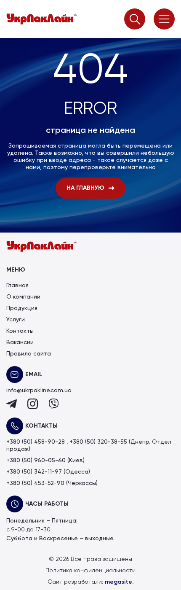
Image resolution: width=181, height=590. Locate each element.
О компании (23, 297)
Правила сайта (28, 354)
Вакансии (20, 342)
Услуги (15, 320)
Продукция (21, 308)
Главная (17, 285)
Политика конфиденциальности (90, 571)
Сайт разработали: (91, 582)
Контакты (20, 331)
